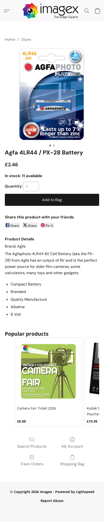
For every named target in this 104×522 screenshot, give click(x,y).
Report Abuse (52, 500)
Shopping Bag (72, 463)
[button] (52, 11)
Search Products (31, 446)
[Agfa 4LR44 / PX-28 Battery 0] (52, 94)
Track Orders (31, 463)
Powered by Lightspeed (52, 509)
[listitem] (48, 382)
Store (26, 39)
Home (10, 39)
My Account (72, 446)
